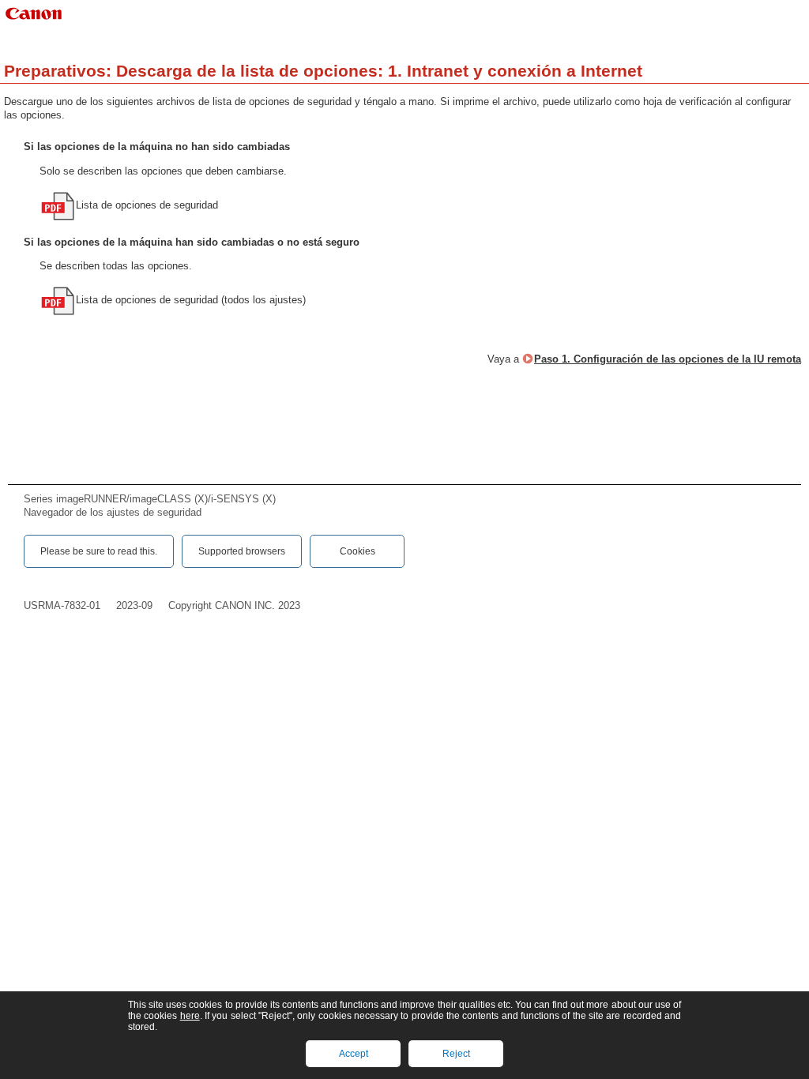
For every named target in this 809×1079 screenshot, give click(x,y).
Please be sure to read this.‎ (98, 551)
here (190, 1015)
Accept (353, 1053)
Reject (456, 1053)
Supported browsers (241, 551)
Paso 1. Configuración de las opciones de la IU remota (667, 359)
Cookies (357, 551)
